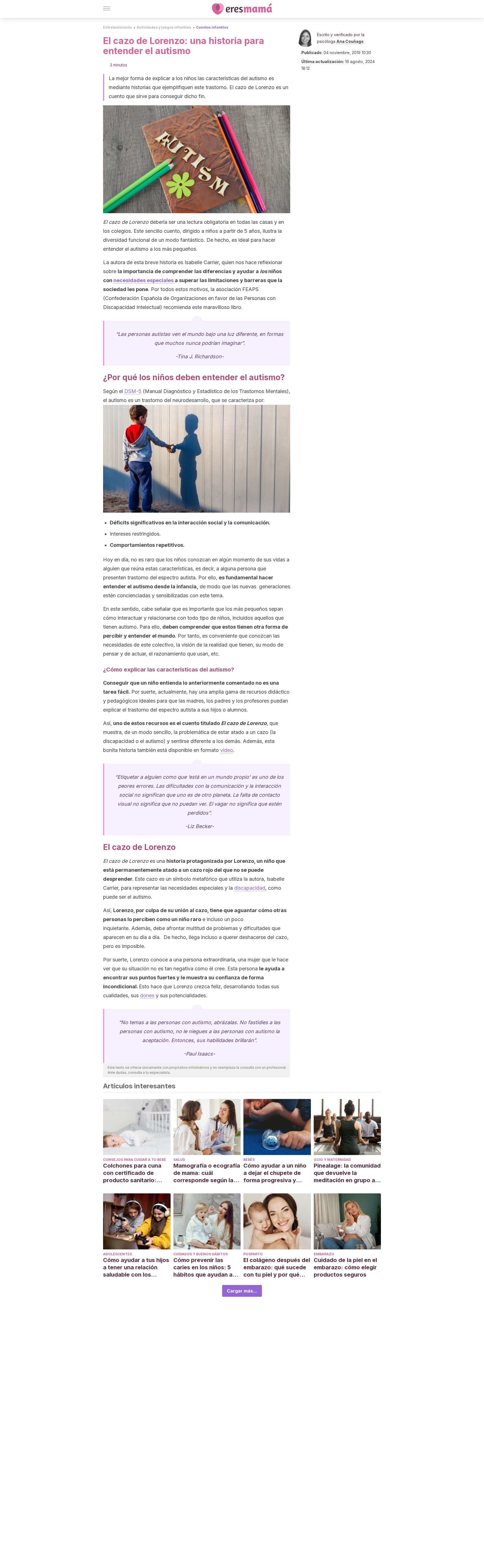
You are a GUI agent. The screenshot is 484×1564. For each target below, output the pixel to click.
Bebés (249, 1160)
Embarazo (324, 1254)
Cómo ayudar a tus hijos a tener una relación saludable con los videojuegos (136, 1267)
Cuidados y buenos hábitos (200, 1254)
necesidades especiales (143, 280)
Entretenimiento (117, 27)
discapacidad (249, 888)
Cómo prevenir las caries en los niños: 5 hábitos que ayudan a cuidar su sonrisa (202, 1267)
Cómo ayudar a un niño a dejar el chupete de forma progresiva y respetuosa (274, 1173)
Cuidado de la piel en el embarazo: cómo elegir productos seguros (345, 1267)
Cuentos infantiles (212, 27)
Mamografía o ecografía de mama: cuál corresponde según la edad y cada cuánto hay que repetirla (206, 1173)
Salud (179, 1160)
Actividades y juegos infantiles (164, 27)
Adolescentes (117, 1254)
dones (147, 995)
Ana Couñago (350, 41)
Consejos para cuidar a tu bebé (134, 1160)
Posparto (253, 1254)
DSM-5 (132, 391)
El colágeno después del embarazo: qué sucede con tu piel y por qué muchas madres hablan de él (276, 1267)
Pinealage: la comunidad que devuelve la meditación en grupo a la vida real (347, 1173)
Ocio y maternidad (332, 1160)
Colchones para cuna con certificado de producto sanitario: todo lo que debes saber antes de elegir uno (136, 1173)
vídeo (226, 750)
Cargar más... (242, 1291)
